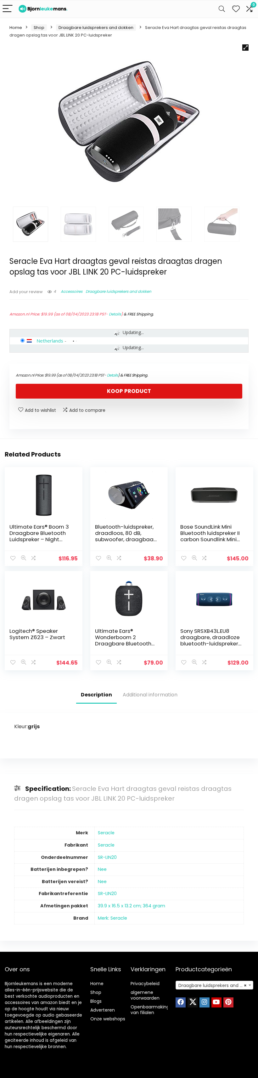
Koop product (129, 391)
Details (115, 314)
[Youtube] (216, 1002)
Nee (102, 869)
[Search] (221, 9)
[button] (245, 47)
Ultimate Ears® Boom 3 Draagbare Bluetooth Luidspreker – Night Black (39, 536)
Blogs (96, 1001)
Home (15, 28)
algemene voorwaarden (145, 995)
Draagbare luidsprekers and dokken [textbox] (215, 985)
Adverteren (102, 1010)
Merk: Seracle (112, 918)
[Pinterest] (228, 1002)
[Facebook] (181, 1002)
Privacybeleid (145, 983)
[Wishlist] (236, 9)
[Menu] (7, 9)
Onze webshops (107, 1019)
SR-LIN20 (107, 857)
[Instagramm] (204, 1002)
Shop (39, 28)
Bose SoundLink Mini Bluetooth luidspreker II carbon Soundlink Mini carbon (210, 536)
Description (96, 694)
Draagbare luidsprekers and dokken (96, 28)
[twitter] (193, 1002)
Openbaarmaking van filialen (150, 1010)
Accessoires (71, 291)
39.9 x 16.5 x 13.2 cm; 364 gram (131, 906)
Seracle (106, 833)
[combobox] (214, 985)
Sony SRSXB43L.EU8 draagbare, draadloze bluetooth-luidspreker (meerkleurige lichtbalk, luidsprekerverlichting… (211, 643)
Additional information (150, 694)
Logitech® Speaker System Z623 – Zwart (37, 634)
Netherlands (49, 341)
